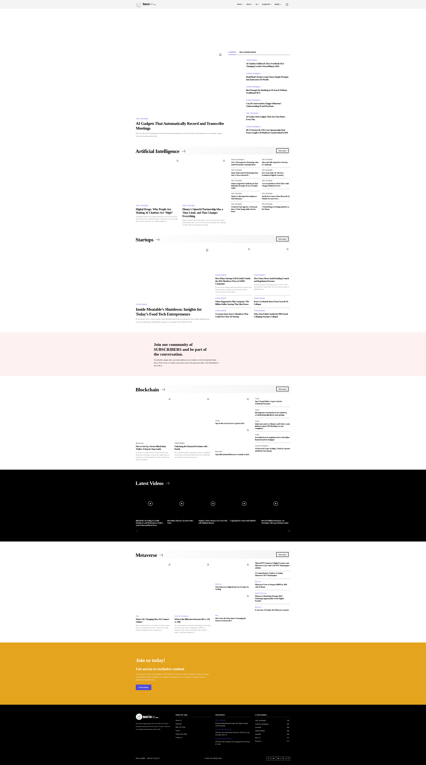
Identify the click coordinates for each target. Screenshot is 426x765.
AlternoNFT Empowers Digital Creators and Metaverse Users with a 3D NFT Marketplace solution (272, 565)
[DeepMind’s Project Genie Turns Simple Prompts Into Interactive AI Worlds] (236, 76)
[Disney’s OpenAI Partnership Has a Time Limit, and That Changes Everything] (204, 180)
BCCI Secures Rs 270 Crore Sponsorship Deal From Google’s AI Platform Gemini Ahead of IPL (267, 131)
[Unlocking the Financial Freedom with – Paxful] (192, 418)
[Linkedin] (278, 758)
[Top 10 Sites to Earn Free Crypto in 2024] (232, 407)
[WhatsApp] (288, 758)
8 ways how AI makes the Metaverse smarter (272, 610)
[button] (287, 4)
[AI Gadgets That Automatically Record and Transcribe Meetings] (180, 83)
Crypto (217, 420)
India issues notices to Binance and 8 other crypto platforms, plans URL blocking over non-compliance (272, 426)
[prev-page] (137, 531)
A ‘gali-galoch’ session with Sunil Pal (242, 521)
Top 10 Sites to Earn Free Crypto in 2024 (229, 423)
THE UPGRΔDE (142, 119)
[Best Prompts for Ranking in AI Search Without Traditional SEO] (236, 90)
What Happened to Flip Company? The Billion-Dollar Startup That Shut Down (232, 302)
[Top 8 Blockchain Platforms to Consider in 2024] (232, 438)
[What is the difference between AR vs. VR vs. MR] (192, 587)
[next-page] (288, 531)
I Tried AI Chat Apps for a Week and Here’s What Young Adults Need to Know (244, 209)
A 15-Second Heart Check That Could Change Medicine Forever (275, 185)
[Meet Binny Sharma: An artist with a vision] (181, 503)
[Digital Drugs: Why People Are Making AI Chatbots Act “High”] (158, 180)
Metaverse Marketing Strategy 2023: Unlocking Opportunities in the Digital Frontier (269, 598)
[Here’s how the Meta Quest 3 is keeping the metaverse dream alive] (232, 603)
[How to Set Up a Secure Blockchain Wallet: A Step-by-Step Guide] (154, 418)
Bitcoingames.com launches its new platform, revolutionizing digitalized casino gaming (271, 414)
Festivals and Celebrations (223, 729)
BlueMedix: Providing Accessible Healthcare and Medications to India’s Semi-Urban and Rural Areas (149, 523)
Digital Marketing (260, 593)
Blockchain (140, 443)
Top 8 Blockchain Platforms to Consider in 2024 (232, 454)
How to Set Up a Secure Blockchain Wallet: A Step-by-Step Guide (151, 447)
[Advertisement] (213, 25)
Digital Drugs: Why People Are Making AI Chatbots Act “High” (154, 211)
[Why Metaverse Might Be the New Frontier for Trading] (232, 571)
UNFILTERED (251, 60)
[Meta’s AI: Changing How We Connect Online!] (154, 587)
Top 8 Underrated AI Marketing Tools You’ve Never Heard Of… (244, 174)
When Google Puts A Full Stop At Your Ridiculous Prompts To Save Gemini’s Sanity (244, 186)
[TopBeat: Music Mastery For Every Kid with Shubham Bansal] (213, 503)
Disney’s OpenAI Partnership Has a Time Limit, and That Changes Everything (202, 213)
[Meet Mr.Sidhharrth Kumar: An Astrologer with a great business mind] (275, 503)
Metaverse (218, 584)
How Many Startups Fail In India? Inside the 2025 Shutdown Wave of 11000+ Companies (232, 281)
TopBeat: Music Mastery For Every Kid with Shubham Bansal (212, 522)
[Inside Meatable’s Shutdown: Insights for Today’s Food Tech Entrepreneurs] (173, 273)
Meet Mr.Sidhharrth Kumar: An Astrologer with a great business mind (274, 522)
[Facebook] (268, 758)
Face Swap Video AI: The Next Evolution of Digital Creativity (273, 174)
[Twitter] (283, 758)
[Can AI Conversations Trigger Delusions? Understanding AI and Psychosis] (236, 103)
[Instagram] (273, 758)
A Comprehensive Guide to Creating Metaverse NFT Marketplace (269, 574)
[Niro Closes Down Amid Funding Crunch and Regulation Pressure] (272, 259)
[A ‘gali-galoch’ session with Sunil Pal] (244, 503)
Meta (137, 616)
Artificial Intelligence (253, 73)
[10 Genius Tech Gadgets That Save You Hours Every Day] (236, 116)
